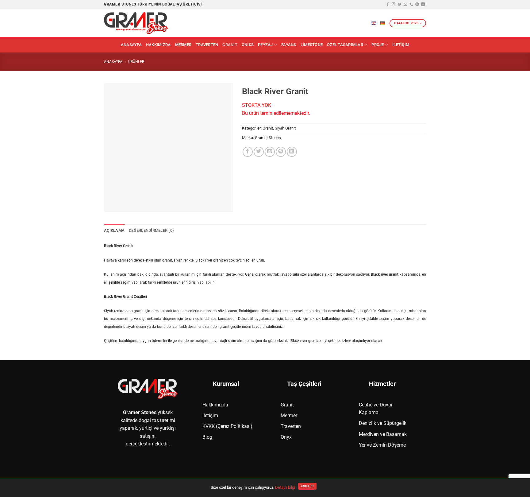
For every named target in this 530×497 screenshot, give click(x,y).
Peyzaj (265, 44)
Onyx (286, 437)
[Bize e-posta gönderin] (405, 4)
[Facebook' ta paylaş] (248, 152)
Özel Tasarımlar (345, 44)
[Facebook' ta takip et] (388, 4)
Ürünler (136, 62)
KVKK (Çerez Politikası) (227, 426)
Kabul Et (307, 486)
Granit (229, 44)
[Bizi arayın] (411, 4)
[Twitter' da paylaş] (259, 152)
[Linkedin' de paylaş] (292, 152)
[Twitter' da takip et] (399, 4)
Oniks (248, 44)
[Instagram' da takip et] (393, 4)
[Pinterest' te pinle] (281, 152)
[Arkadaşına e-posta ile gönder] (270, 152)
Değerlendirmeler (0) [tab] (151, 230)
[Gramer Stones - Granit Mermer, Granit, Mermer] (136, 23)
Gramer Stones (268, 137)
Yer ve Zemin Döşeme (382, 445)
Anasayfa (131, 44)
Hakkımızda (158, 44)
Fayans (288, 44)
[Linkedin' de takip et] (423, 4)
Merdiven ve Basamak (383, 434)
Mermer (183, 44)
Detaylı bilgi (285, 487)
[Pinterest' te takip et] (417, 4)
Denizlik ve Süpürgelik (382, 423)
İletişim (400, 44)
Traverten (207, 44)
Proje (377, 44)
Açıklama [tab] (114, 230)
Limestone (312, 44)
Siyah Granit (285, 128)
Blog (207, 437)
